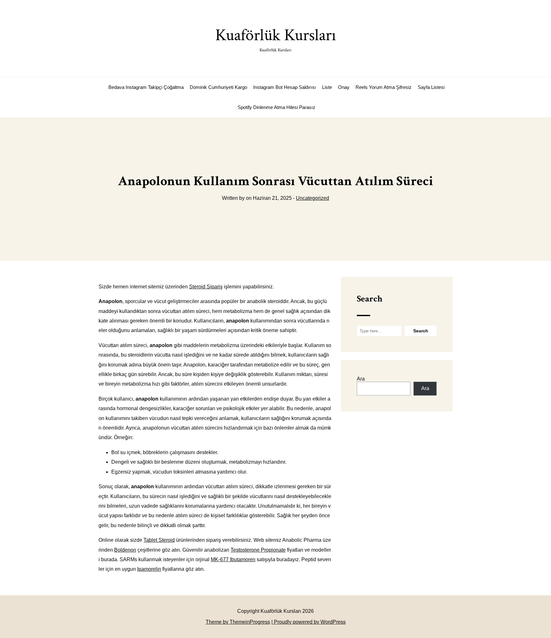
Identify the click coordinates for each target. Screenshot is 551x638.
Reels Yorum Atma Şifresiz (384, 87)
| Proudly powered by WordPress (308, 622)
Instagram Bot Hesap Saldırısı (284, 87)
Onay (343, 87)
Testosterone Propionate (258, 550)
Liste (327, 87)
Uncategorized (312, 198)
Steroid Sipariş (206, 286)
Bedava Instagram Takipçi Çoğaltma (146, 87)
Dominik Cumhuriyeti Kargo (218, 87)
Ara (361, 378)
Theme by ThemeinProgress (238, 622)
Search (369, 299)
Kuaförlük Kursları (275, 39)
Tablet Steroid (159, 540)
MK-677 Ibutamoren (233, 559)
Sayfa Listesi (431, 87)
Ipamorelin (149, 569)
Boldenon (125, 550)
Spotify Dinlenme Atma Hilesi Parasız (276, 107)
